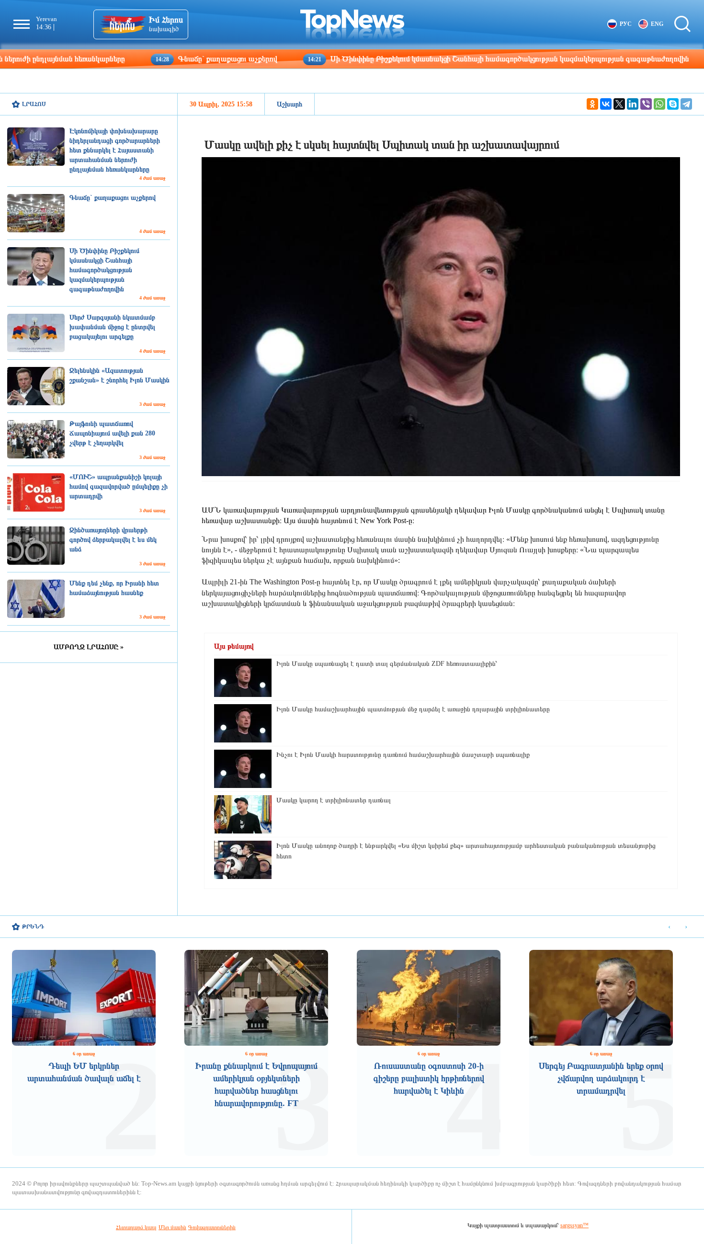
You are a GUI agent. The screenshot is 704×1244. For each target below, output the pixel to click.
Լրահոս (34, 104)
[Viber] (646, 104)
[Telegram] (686, 104)
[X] (619, 104)
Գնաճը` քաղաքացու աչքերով (166, 59)
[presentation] (669, 927)
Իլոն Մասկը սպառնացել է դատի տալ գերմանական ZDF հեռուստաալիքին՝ (386, 663)
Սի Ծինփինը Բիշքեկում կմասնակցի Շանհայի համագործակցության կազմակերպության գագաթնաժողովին (448, 59)
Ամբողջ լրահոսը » (89, 647)
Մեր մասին (172, 1227)
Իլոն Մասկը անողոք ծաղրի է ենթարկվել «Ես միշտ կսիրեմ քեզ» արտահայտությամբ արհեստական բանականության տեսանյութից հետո (466, 851)
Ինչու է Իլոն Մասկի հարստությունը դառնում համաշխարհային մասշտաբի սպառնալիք (403, 754)
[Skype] (673, 104)
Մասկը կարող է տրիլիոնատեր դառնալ (333, 800)
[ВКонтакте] (606, 104)
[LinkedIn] (632, 104)
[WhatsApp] (659, 104)
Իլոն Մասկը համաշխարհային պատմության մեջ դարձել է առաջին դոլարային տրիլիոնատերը (413, 709)
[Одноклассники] (592, 104)
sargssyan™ (574, 1225)
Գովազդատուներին (212, 1227)
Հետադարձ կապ (136, 1227)
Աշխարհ (289, 104)
